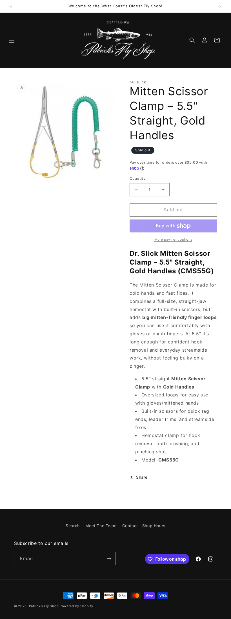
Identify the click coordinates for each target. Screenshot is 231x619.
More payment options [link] (173, 239)
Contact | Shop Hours (143, 525)
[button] (12, 40)
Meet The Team (100, 525)
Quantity (137, 178)
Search (73, 525)
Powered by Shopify (76, 606)
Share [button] (142, 477)
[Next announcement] (220, 6)
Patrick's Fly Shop (44, 606)
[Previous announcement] (11, 6)
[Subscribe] (109, 558)
